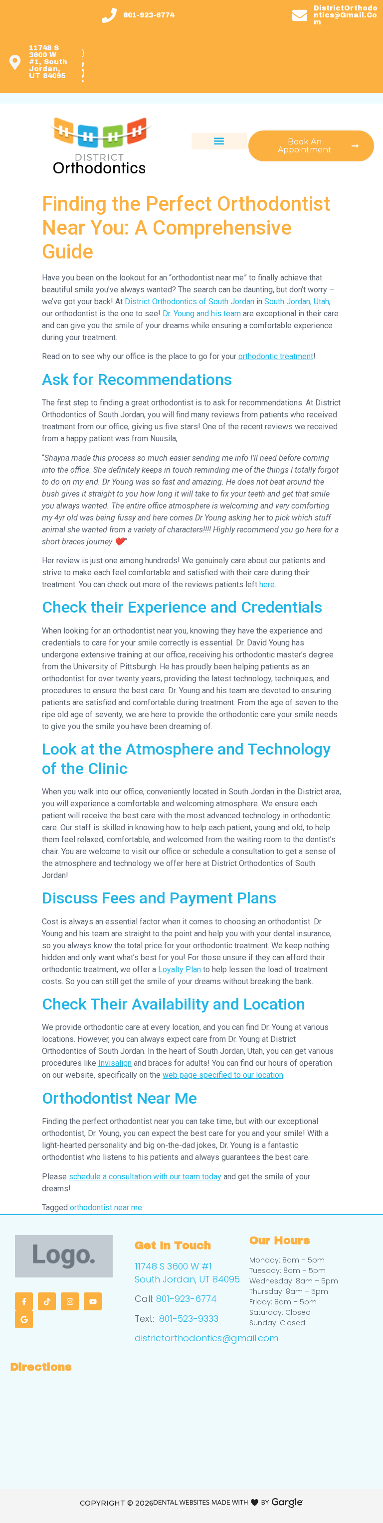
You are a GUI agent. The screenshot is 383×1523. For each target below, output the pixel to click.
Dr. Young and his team (202, 313)
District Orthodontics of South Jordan (189, 301)
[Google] (24, 1319)
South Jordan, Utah (296, 301)
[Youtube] (93, 1301)
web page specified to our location (223, 1075)
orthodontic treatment (275, 356)
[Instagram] (70, 1301)
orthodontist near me (106, 1207)
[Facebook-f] (24, 1301)
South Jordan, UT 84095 (187, 1279)
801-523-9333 (188, 1318)
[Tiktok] (47, 1301)
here (267, 584)
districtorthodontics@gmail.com (206, 1338)
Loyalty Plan (179, 969)
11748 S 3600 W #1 (173, 1266)
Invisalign (115, 1063)
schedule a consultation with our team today (145, 1176)
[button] (219, 141)
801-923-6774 (186, 1298)
